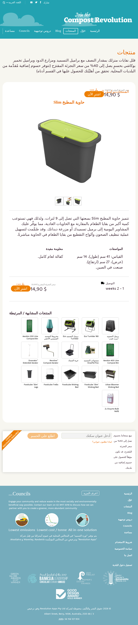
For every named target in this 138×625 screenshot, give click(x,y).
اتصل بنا (128, 555)
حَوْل (83, 30)
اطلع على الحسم (43, 436)
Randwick (40, 539)
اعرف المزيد (90, 493)
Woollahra (15, 539)
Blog (58, 30)
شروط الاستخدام (123, 542)
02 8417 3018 (62, 504)
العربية (14, 2)
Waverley (28, 539)
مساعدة (10, 30)
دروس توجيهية (42, 30)
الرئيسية (95, 30)
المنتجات (70, 30)
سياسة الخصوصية (123, 548)
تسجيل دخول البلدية (122, 564)
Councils (24, 30)
